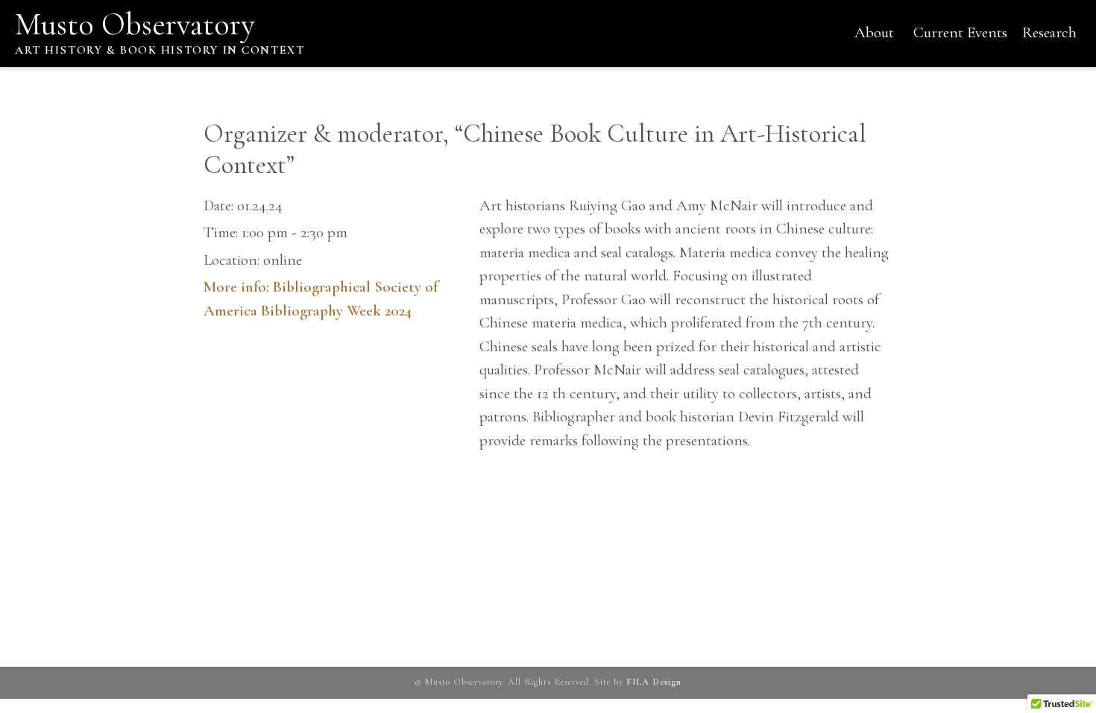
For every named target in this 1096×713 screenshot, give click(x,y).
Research (1049, 32)
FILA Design (653, 682)
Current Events (960, 32)
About (874, 32)
